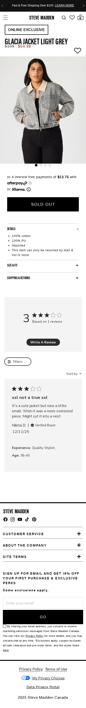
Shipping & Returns (18, 277)
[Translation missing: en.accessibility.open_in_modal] (43, 110)
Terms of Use (56, 669)
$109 (9, 46)
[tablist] (43, 165)
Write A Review (43, 342)
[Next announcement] (83, 5)
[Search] (63, 18)
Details (11, 228)
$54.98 (24, 46)
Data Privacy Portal (43, 686)
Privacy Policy (35, 636)
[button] (5, 17)
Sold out (43, 204)
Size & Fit (12, 265)
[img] (5, 519)
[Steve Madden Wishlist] (72, 17)
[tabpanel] (43, 110)
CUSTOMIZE (48, 677)
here (6, 650)
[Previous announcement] (2, 5)
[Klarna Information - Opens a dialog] (18, 189)
